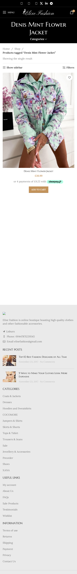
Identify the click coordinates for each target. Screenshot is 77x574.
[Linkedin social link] (46, 3)
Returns (7, 536)
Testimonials (10, 509)
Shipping (8, 542)
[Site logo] (39, 12)
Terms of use (10, 530)
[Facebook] (21, 3)
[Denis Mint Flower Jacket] (38, 120)
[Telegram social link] (51, 3)
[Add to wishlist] (69, 77)
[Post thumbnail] (9, 360)
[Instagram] (29, 3)
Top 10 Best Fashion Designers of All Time (43, 356)
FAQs (6, 497)
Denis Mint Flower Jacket (38, 171)
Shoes (6, 464)
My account (9, 484)
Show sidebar (15, 67)
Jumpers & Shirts (12, 420)
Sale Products (10, 503)
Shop (17, 48)
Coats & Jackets (12, 396)
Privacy (7, 555)
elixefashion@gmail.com (28, 341)
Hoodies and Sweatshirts (17, 408)
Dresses (7, 402)
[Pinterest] (36, 3)
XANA (6, 470)
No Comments (47, 361)
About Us (8, 491)
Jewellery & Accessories (16, 451)
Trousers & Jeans (12, 439)
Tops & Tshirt (10, 433)
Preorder (8, 458)
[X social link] (41, 3)
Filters (70, 67)
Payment (8, 549)
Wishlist (7, 515)
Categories (37, 39)
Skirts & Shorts (11, 427)
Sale (5, 445)
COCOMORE (10, 414)
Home (6, 48)
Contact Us (9, 561)
